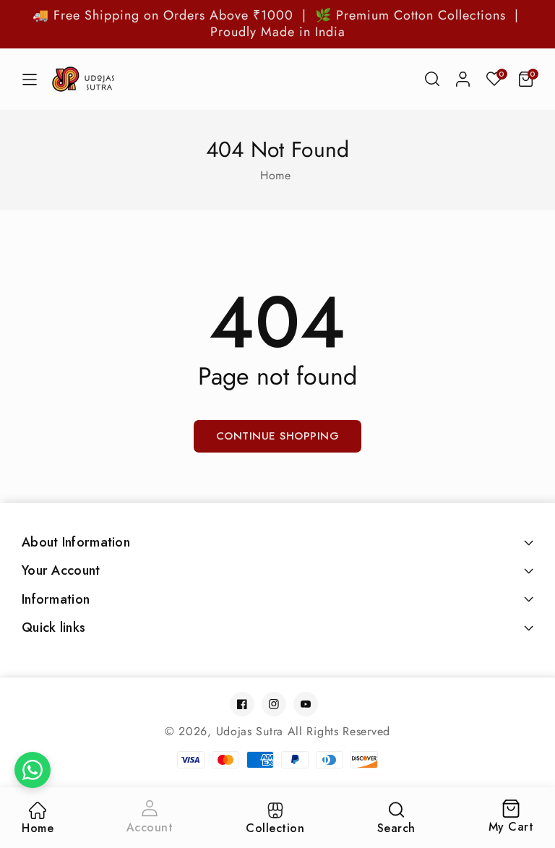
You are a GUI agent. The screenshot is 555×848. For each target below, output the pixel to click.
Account (149, 827)
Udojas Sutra (249, 731)
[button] (432, 79)
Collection (275, 828)
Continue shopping (278, 436)
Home (275, 175)
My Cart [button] (511, 818)
